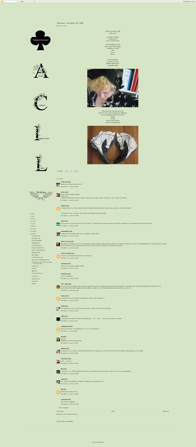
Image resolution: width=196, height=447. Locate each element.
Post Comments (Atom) (70, 414)
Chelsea (63, 296)
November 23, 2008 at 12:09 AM (70, 373)
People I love (35, 266)
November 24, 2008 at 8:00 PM (69, 404)
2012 (31, 223)
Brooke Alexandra (66, 253)
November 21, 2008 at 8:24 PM (69, 353)
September (35, 278)
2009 (32, 231)
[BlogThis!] (72, 171)
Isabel (62, 379)
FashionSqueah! (65, 326)
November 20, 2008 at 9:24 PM (69, 258)
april (62, 336)
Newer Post (60, 411)
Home (113, 411)
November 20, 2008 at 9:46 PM (69, 278)
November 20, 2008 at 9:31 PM (69, 268)
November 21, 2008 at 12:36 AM (69, 310)
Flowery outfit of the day (38, 250)
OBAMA (34, 268)
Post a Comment (63, 407)
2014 (31, 218)
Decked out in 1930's (37, 257)
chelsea (63, 192)
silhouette (34, 271)
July (33, 283)
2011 (31, 226)
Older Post (166, 411)
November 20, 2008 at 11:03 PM (69, 290)
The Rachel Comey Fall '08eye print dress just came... (42, 262)
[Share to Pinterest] (77, 171)
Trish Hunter (64, 358)
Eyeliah (63, 306)
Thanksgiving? (36, 243)
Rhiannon (63, 348)
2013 (31, 221)
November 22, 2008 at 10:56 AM (69, 363)
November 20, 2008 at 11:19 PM (69, 300)
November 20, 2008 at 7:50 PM (69, 225)
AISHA (63, 316)
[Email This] (70, 171)
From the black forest (38, 248)
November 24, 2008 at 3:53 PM (69, 383)
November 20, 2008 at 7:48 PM (69, 215)
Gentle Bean (64, 182)
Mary (62, 369)
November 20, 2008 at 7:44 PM (69, 200)
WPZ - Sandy (64, 284)
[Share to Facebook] (75, 171)
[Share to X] (73, 171)
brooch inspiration (37, 240)
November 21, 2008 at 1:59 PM (69, 331)
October (34, 276)
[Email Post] (66, 171)
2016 (31, 213)
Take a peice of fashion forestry (40, 260)
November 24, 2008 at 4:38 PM (69, 394)
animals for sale (36, 252)
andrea (63, 221)
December (35, 236)
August (34, 281)
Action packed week (37, 273)
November (35, 238)
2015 (31, 216)
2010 (31, 228)
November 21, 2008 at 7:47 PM (69, 343)
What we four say (66, 241)
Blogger (101, 442)
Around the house (37, 245)
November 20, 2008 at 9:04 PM (69, 248)
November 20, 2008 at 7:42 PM (69, 186)
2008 (32, 233)
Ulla (62, 389)
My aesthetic (35, 255)
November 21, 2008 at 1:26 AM (69, 321)
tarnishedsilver (65, 231)
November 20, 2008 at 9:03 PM (69, 236)
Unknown (63, 205)
